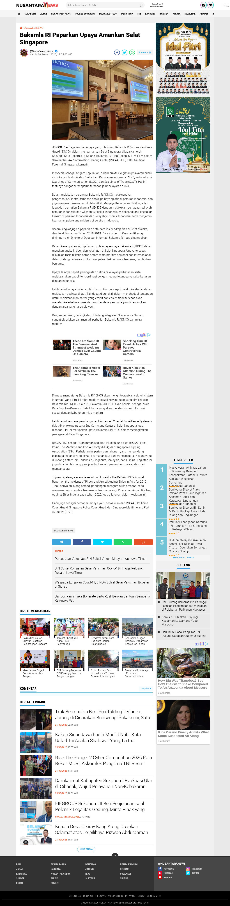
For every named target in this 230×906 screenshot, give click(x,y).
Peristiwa (127, 13)
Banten (164, 13)
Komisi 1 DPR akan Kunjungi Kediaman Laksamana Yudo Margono (180, 620)
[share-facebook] (117, 52)
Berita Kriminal (129, 864)
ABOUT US (75, 896)
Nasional (190, 13)
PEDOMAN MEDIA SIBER (109, 896)
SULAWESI (125, 873)
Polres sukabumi (85, 13)
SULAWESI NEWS (33, 27)
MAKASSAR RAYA (108, 13)
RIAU (87, 873)
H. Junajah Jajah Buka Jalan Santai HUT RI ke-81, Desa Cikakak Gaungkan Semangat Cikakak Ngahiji (187, 545)
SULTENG (90, 878)
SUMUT (55, 883)
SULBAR (20, 878)
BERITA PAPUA (58, 864)
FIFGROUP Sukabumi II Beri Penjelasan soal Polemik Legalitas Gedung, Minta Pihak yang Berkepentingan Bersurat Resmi (100, 809)
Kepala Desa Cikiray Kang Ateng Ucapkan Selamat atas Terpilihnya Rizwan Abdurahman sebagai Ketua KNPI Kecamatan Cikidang (101, 832)
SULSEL (55, 878)
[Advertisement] (34, 113)
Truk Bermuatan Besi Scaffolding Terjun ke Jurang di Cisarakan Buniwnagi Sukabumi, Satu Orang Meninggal (102, 718)
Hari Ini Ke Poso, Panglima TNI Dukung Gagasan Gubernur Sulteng (184, 634)
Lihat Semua (86, 849)
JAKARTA (56, 869)
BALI (18, 864)
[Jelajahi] (226, 5)
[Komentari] (143, 542)
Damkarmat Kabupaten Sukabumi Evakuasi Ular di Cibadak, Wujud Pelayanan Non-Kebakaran (103, 783)
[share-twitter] (124, 52)
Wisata (176, 13)
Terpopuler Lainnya (183, 558)
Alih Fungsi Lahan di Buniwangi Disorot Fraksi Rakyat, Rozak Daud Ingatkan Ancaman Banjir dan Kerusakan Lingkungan (187, 493)
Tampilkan (145, 688)
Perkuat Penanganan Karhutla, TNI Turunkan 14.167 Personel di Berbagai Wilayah (188, 525)
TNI (139, 13)
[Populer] (210, 5)
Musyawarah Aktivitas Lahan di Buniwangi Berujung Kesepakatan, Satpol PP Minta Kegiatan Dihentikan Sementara (188, 475)
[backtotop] (115, 856)
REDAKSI (88, 896)
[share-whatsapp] (132, 52)
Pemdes (204, 13)
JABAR (43, 13)
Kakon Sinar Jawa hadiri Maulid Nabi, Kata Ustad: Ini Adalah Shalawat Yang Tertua (98, 737)
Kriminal (21, 873)
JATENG (89, 869)
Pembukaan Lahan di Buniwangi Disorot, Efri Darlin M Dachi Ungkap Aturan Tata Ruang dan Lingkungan (187, 509)
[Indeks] (203, 5)
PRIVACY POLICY (134, 896)
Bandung (150, 13)
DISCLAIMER (153, 896)
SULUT (19, 883)
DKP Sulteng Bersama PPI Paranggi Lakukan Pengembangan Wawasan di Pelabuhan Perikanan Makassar (184, 605)
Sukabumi (30, 13)
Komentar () (145, 52)
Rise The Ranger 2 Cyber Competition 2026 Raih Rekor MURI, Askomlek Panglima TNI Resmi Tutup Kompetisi (103, 763)
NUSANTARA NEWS (61, 13)
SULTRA (124, 878)
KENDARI (124, 869)
